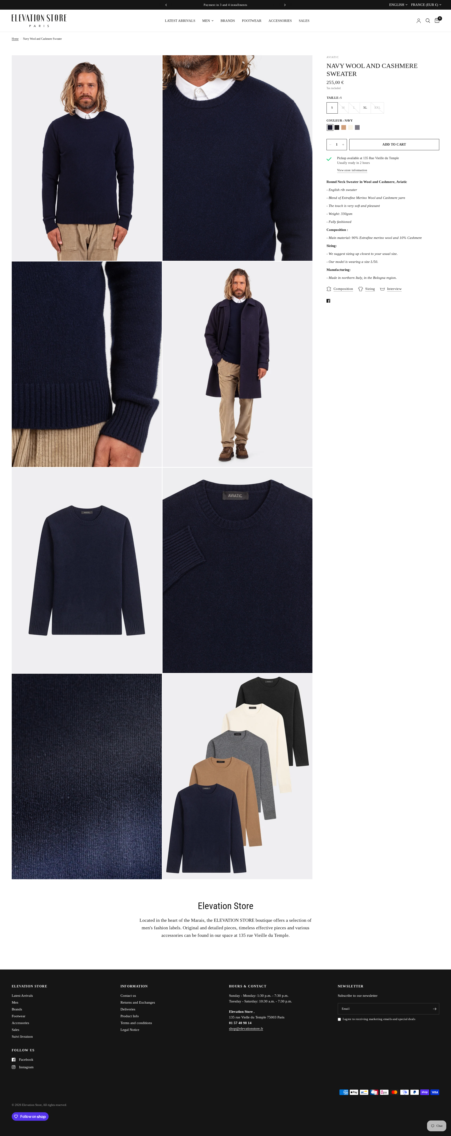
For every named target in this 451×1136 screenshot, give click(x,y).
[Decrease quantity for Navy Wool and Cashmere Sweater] (330, 144)
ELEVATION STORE (29, 986)
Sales (304, 21)
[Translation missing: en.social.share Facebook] (329, 301)
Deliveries (128, 1009)
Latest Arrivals (180, 21)
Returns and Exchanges (138, 1002)
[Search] (427, 21)
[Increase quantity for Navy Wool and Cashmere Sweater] (343, 144)
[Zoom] (152, 65)
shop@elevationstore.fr (246, 1028)
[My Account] (418, 21)
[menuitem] (180, 21)
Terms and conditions (136, 1023)
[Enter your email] (434, 1008)
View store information (352, 170)
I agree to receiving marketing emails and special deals (379, 1019)
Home (15, 38)
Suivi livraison (22, 1036)
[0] (435, 21)
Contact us (128, 995)
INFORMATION (134, 986)
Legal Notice (130, 1030)
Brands (228, 21)
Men (206, 21)
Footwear (251, 21)
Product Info (130, 1016)
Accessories (280, 21)
